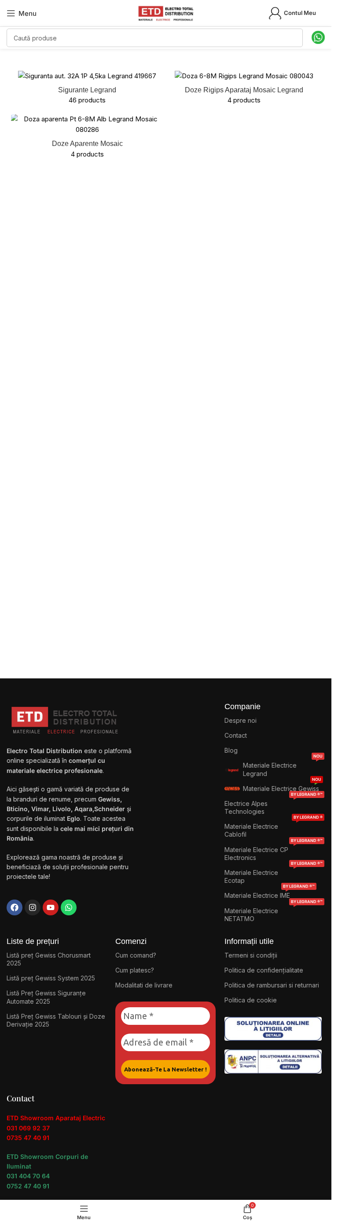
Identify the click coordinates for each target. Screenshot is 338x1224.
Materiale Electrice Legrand (283, 767)
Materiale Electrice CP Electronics (273, 851)
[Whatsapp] (69, 907)
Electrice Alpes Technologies (273, 805)
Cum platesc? (134, 970)
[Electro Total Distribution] (66, 718)
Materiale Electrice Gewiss (282, 786)
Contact (235, 735)
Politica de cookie (250, 1000)
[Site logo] (166, 12)
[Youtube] (51, 907)
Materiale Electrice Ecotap (273, 874)
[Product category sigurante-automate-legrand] (87, 90)
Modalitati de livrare (144, 985)
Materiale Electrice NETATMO (273, 912)
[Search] (293, 38)
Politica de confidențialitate (263, 970)
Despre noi (240, 720)
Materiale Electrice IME (269, 893)
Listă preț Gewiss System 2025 (51, 978)
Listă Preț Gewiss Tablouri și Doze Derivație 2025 (56, 1020)
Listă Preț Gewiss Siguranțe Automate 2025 (46, 997)
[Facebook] (14, 907)
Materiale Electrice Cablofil (273, 828)
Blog (231, 750)
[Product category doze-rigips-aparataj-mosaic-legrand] (244, 90)
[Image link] (273, 1028)
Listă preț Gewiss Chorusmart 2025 (49, 959)
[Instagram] (32, 907)
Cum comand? (135, 955)
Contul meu (300, 12)
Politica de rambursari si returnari (271, 985)
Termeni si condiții (250, 955)
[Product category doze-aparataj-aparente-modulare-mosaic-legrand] (87, 139)
